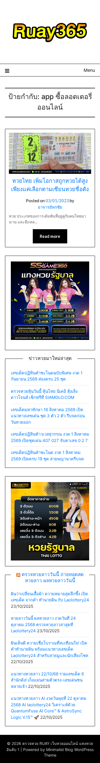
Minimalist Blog (59, 749)
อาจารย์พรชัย (50, 206)
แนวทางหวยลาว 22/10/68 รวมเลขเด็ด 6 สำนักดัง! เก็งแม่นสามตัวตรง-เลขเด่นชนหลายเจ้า (47, 680)
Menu (89, 70)
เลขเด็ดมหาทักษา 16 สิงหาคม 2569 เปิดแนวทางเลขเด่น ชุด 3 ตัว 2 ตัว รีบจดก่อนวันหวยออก (48, 416)
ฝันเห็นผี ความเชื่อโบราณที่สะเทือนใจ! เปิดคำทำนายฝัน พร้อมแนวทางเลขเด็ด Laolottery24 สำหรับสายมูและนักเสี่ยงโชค (49, 649)
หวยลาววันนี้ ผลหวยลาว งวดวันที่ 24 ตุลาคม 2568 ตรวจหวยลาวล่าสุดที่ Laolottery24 (43, 624)
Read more (50, 236)
